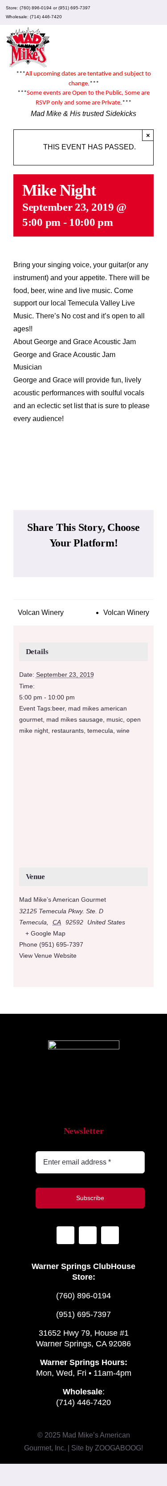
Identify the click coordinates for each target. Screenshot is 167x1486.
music (114, 719)
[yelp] (155, 12)
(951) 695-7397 (74, 7)
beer (58, 708)
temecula (100, 730)
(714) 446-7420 (46, 16)
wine (123, 730)
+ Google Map (45, 933)
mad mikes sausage (74, 719)
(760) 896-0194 (36, 7)
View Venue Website (48, 955)
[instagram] (127, 12)
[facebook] (141, 12)
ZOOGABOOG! (119, 1448)
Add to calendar (83, 458)
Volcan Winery (41, 612)
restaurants (68, 730)
